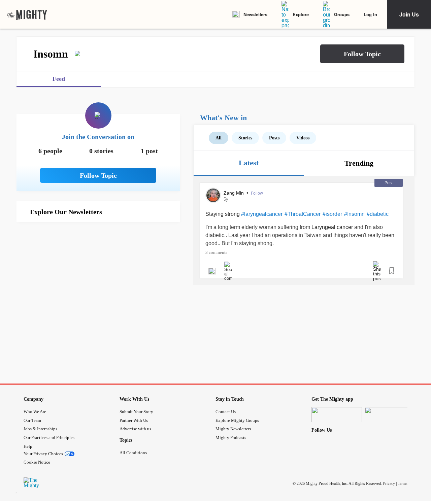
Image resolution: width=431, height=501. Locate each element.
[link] (27, 14)
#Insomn (354, 214)
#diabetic (378, 214)
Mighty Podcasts (231, 437)
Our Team (32, 420)
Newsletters (255, 14)
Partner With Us (134, 420)
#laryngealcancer (262, 214)
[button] (362, 53)
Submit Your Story (136, 411)
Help (28, 446)
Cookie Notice (37, 462)
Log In (370, 14)
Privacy (389, 483)
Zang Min (234, 193)
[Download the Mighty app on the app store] (336, 414)
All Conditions (133, 452)
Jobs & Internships (40, 428)
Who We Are (35, 411)
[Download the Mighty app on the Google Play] (390, 414)
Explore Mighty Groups (237, 420)
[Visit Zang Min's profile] (213, 195)
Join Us (409, 14)
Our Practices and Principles (49, 437)
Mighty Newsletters (233, 428)
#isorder (332, 214)
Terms (402, 483)
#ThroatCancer (303, 214)
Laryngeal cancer (332, 227)
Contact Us (226, 411)
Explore (301, 14)
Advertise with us (135, 428)
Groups (342, 14)
